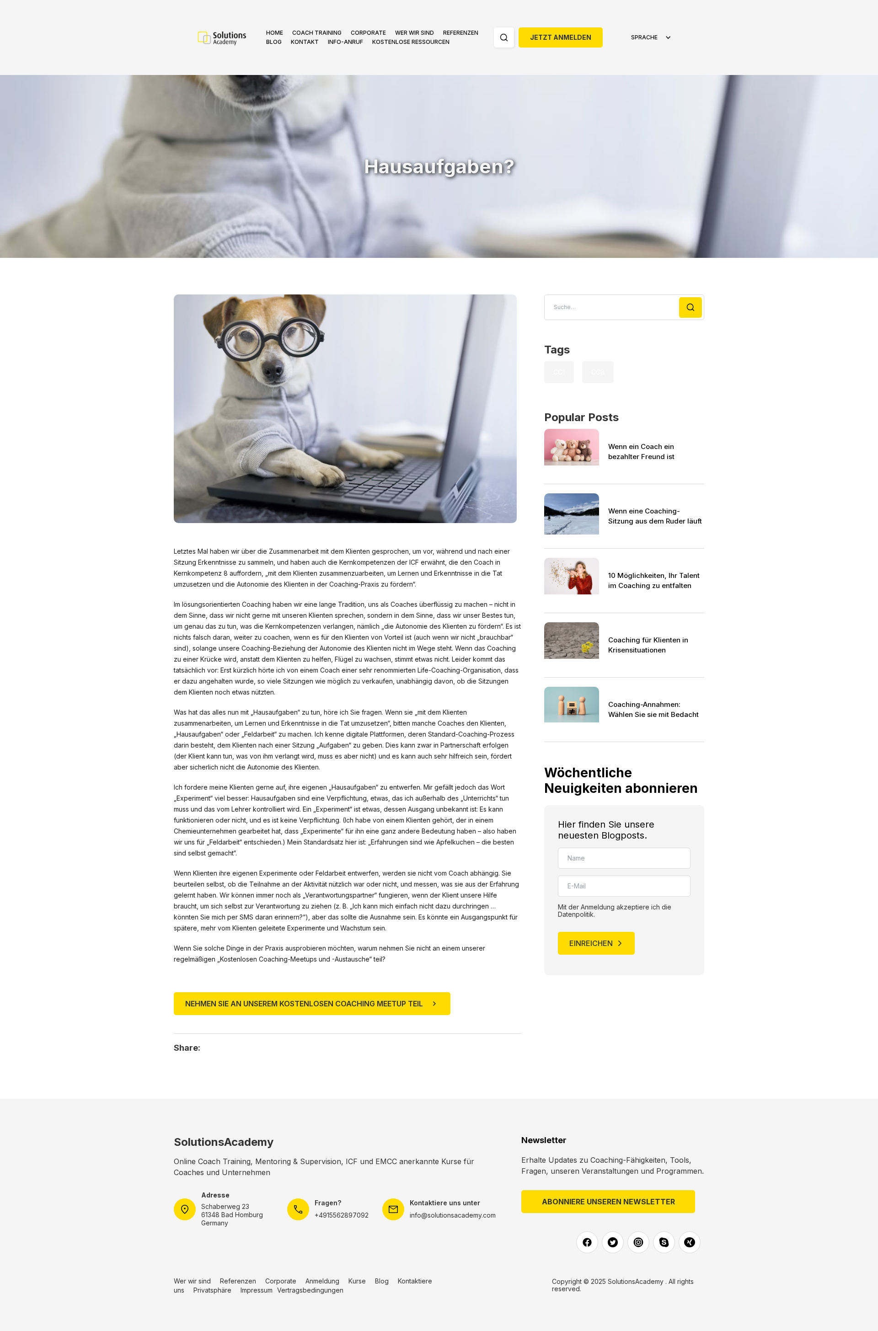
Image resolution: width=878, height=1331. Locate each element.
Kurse (357, 1281)
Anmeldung (322, 1281)
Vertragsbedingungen (310, 1290)
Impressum (257, 1290)
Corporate (368, 32)
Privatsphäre (212, 1290)
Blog (274, 41)
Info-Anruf (345, 41)
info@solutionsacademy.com (453, 1215)
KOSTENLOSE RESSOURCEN (411, 41)
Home (274, 32)
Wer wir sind (414, 32)
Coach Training (317, 32)
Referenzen (460, 32)
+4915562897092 (342, 1215)
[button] (317, 32)
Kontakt (305, 41)
